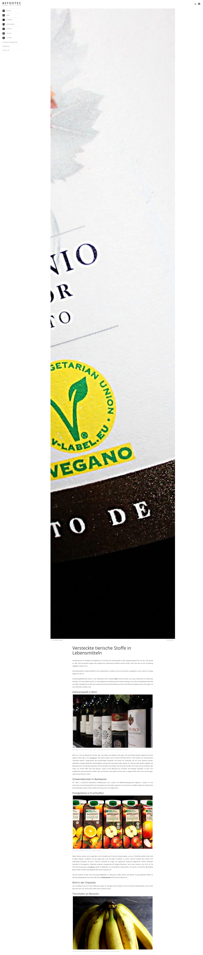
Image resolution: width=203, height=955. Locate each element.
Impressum (6, 46)
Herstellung (93, 758)
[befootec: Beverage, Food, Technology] (12, 4)
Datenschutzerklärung (10, 42)
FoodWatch (91, 867)
